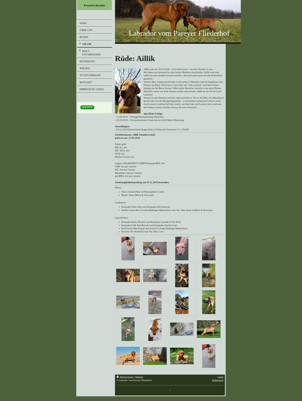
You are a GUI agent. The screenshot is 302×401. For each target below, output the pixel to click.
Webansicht (217, 380)
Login (220, 377)
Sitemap (139, 377)
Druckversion (126, 377)
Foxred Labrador (94, 5)
